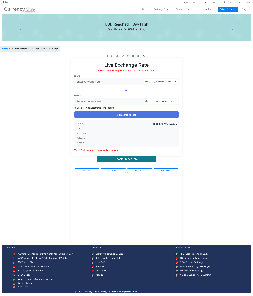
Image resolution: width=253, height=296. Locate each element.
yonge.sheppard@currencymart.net (35, 279)
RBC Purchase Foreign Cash (194, 253)
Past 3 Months (113, 171)
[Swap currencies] (126, 89)
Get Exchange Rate (126, 114)
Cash (79, 107)
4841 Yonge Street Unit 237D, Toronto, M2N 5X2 (42, 258)
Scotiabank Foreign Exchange (195, 266)
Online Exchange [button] (228, 9)
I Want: (77, 96)
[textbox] (159, 81)
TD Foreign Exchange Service (194, 258)
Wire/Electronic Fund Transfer (100, 107)
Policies (99, 275)
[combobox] (161, 81)
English (7, 2)
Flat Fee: (79, 123)
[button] (225, 2)
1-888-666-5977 (190, 2)
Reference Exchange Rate (108, 258)
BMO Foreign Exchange (191, 270)
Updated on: (81, 138)
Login (238, 2)
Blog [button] (244, 9)
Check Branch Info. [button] (126, 158)
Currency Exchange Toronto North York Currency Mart (45, 253)
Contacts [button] (216, 2)
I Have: (77, 76)
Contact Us (101, 270)
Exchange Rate (161, 9)
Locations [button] (207, 9)
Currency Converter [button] (186, 9)
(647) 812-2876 (26, 262)
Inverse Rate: (81, 133)
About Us (100, 266)
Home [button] (145, 9)
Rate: (78, 128)
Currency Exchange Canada (109, 253)
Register (248, 2)
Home (5, 48)
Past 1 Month (139, 171)
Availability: (80, 143)
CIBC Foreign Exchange (191, 262)
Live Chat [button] (204, 2)
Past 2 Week (166, 171)
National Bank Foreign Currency (195, 275)
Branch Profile (25, 283)
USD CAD (100, 262)
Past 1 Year (87, 171)
